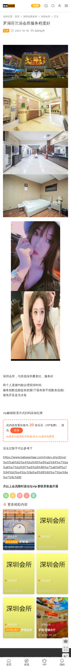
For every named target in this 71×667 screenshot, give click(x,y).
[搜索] (53, 5)
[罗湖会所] (19, 609)
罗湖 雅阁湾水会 (18, 542)
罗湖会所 (19, 629)
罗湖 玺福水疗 (47, 629)
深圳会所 (40, 30)
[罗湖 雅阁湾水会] (19, 521)
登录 (16, 430)
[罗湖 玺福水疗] (52, 609)
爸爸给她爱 (9, 6)
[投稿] (46, 5)
